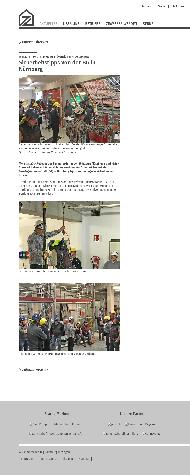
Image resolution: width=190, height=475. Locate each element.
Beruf (148, 24)
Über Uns (71, 24)
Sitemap (68, 459)
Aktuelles (49, 24)
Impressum (28, 459)
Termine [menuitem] (147, 6)
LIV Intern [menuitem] (178, 6)
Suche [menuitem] (162, 6)
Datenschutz (49, 459)
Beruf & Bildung (42, 56)
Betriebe (92, 24)
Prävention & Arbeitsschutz (71, 56)
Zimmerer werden (121, 24)
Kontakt (84, 459)
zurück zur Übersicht (35, 42)
